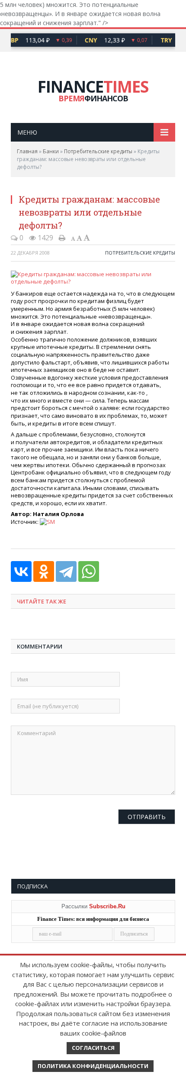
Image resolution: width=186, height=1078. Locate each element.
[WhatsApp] (88, 571)
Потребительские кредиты (98, 151)
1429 (44, 237)
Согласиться (93, 1048)
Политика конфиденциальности (93, 1066)
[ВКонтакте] (21, 571)
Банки (51, 151)
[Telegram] (66, 571)
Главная (27, 151)
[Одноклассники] (43, 571)
